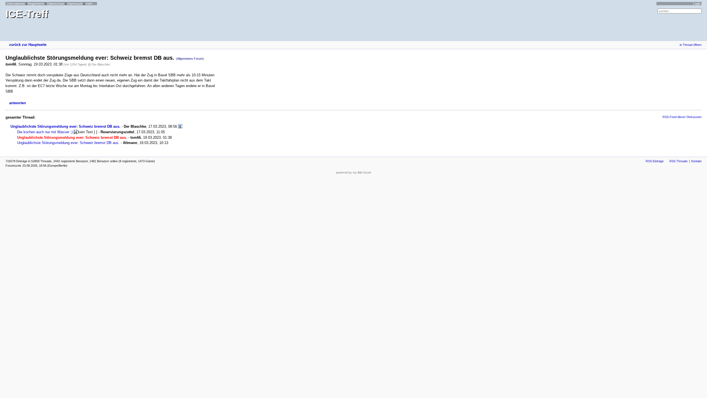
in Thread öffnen (690, 44)
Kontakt (696, 161)
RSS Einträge (655, 161)
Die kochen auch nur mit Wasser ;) (45, 132)
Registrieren (36, 3)
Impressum (75, 3)
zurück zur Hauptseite (27, 45)
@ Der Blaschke (99, 64)
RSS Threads (678, 161)
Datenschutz (55, 3)
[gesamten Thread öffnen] (180, 126)
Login (696, 3)
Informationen (16, 3)
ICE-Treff (27, 14)
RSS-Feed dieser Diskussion (682, 117)
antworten (17, 103)
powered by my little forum (353, 172)
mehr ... (91, 3)
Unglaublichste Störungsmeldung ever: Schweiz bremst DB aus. (65, 126)
